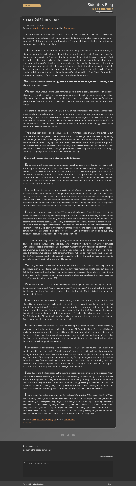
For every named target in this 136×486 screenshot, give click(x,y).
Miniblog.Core (38, 484)
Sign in (110, 484)
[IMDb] (99, 9)
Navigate (27, 422)
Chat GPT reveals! (42, 19)
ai (55, 28)
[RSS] (95, 9)
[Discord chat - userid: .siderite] (93, 9)
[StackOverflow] (106, 9)
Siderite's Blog (100, 4)
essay (50, 28)
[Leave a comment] (112, 9)
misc (34, 28)
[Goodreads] (110, 9)
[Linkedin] (97, 9)
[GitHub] (108, 9)
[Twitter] (104, 9)
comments (69, 28)
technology (42, 28)
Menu (27, 5)
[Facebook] (102, 9)
